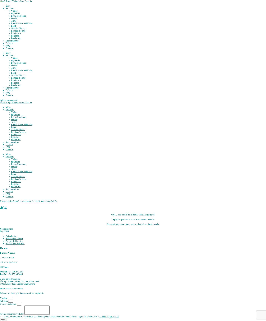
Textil (13, 21)
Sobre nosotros (12, 41)
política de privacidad (109, 316)
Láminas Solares (18, 31)
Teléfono (4, 301)
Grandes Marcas (18, 28)
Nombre (4, 298)
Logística (15, 36)
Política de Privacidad (15, 243)
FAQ (8, 46)
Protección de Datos (14, 238)
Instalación (16, 38)
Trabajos (9, 43)
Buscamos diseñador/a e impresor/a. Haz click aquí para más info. (28, 201)
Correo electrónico (8, 304)
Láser (13, 26)
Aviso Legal (11, 236)
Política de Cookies (14, 241)
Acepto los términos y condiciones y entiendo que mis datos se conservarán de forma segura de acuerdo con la (61, 316)
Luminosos (16, 33)
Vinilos (14, 11)
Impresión (15, 13)
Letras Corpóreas (18, 16)
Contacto (9, 48)
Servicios (10, 8)
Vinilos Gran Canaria (26, 284)
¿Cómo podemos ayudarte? (12, 314)
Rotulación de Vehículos (21, 23)
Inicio (8, 6)
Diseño (14, 18)
